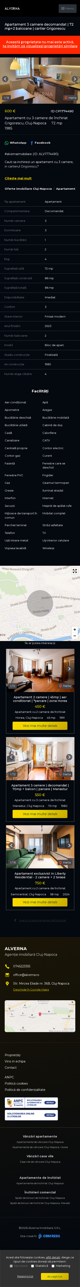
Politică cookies (16, 1083)
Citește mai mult (18, 178)
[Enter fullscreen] (75, 571)
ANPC (9, 1077)
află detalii (53, 1257)
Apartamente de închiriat (40, 1178)
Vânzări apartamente (40, 1136)
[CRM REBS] (48, 1236)
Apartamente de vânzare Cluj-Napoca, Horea (40, 1147)
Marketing (63, 1265)
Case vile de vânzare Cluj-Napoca (40, 1161)
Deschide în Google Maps (31, 989)
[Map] (40, 603)
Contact (11, 1068)
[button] (5, 79)
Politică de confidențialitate (25, 1090)
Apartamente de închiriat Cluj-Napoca (40, 1183)
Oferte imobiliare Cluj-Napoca (28, 188)
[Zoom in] (75, 629)
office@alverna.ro (26, 975)
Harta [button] (72, 97)
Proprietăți (12, 1055)
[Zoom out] (75, 636)
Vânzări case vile (40, 1156)
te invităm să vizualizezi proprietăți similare (40, 46)
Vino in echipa (15, 1061)
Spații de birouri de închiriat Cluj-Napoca (40, 1197)
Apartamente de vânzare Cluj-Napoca (40, 1142)
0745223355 (21, 966)
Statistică (41, 1265)
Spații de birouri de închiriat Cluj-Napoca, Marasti (40, 1203)
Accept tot (54, 1276)
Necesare (21, 1265)
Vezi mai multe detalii (40, 726)
